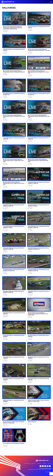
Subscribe (49, 463)
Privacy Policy (44, 463)
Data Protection (33, 463)
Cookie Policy (39, 463)
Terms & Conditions (27, 463)
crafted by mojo (48, 471)
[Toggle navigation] (51, 2)
